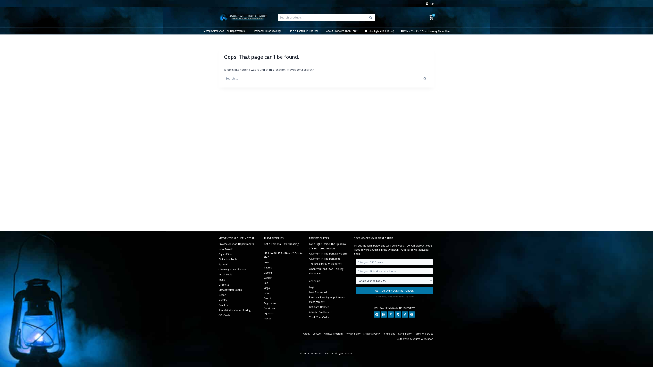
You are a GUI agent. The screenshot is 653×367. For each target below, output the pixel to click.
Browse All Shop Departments (236, 244)
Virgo (267, 288)
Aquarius (269, 313)
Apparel (223, 264)
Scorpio (268, 298)
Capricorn (269, 308)
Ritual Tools (225, 274)
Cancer (268, 277)
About (306, 333)
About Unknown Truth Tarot (341, 30)
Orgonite (224, 284)
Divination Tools (228, 259)
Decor (222, 294)
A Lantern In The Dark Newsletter (329, 253)
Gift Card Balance (319, 307)
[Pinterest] (398, 314)
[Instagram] (384, 314)
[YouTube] (412, 314)
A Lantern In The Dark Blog (324, 258)
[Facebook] (377, 314)
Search (372, 17)
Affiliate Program (333, 333)
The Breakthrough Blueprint (325, 263)
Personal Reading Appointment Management (327, 299)
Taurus (268, 267)
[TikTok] (405, 314)
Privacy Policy (353, 333)
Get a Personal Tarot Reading (281, 244)
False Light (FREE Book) (381, 31)
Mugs (222, 279)
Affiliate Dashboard (320, 312)
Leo (266, 282)
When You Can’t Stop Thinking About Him (427, 31)
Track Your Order (319, 317)
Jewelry (223, 300)
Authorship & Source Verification (415, 338)
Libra (267, 293)
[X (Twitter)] (391, 314)
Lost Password (318, 292)
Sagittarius (270, 303)
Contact (317, 333)
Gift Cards (224, 315)
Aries (267, 262)
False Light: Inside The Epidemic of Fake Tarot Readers (327, 246)
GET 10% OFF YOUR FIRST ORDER (394, 290)
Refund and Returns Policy (397, 333)
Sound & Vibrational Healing (235, 310)
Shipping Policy (371, 333)
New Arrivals (226, 249)
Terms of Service (423, 333)
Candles (223, 305)
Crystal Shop (226, 254)
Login (312, 287)
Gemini (268, 272)
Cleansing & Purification (232, 269)
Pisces (267, 318)
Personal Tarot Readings (267, 30)
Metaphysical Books (230, 289)
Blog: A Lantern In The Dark (304, 30)
